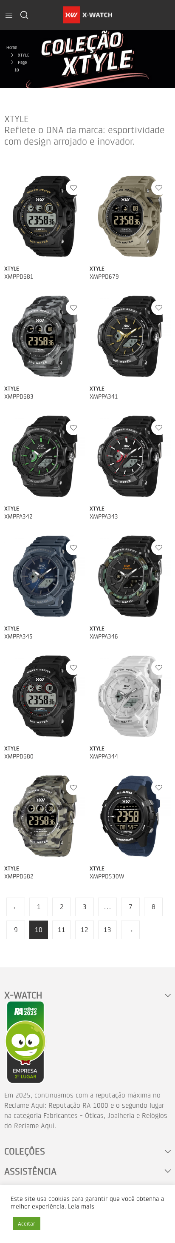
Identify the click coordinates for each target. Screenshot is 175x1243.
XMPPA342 (18, 516)
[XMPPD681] (44, 216)
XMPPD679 (104, 276)
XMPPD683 (19, 396)
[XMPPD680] (44, 696)
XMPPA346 (104, 636)
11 (61, 930)
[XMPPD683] (44, 336)
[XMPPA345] (44, 576)
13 (107, 930)
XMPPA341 (104, 396)
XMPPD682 (19, 876)
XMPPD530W (107, 876)
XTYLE (11, 268)
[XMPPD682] (44, 816)
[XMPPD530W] (130, 816)
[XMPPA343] (130, 456)
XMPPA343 (104, 516)
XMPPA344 (104, 756)
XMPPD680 (19, 756)
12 (84, 930)
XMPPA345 (18, 636)
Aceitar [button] (26, 1223)
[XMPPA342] (44, 456)
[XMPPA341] (130, 336)
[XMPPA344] (130, 696)
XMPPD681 (19, 276)
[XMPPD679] (130, 216)
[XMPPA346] (130, 576)
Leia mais (81, 1206)
